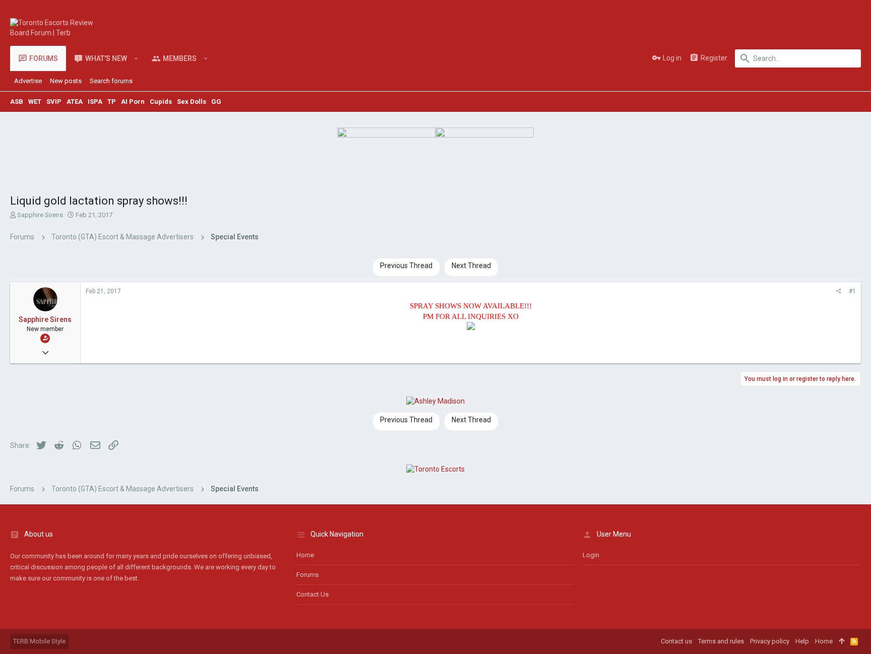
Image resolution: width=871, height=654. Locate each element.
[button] (136, 58)
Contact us (312, 594)
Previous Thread (406, 265)
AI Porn (133, 101)
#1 (852, 291)
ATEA (75, 101)
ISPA (95, 101)
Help (802, 641)
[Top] (841, 641)
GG (216, 101)
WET (34, 101)
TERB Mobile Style (39, 641)
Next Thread (471, 265)
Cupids (161, 101)
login (591, 555)
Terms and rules (721, 641)
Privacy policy (769, 641)
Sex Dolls (191, 101)
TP (111, 101)
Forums (307, 574)
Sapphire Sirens (40, 215)
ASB (16, 101)
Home (305, 555)
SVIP (53, 101)
